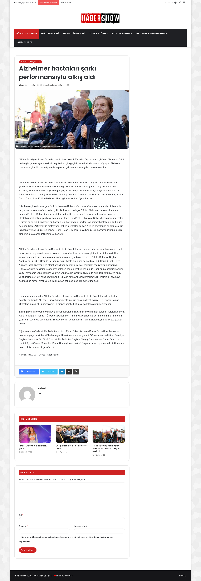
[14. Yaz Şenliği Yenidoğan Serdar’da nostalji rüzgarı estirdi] (109, 434)
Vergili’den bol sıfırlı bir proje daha (71, 447)
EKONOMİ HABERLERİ (122, 33)
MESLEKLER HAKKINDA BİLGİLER (151, 33)
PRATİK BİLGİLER (24, 42)
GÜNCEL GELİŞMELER (26, 33)
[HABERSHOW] (100, 17)
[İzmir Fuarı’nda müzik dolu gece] (35, 434)
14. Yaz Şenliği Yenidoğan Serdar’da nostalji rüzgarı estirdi (106, 448)
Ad (21, 515)
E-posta (23, 526)
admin (23, 85)
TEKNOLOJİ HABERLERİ (74, 33)
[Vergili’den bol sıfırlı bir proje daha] (72, 434)
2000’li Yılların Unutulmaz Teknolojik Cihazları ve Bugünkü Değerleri (91, 2)
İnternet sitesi (80, 526)
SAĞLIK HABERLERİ (50, 33)
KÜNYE (182, 576)
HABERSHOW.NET (64, 576)
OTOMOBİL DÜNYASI (98, 33)
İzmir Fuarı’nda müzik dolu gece (33, 447)
